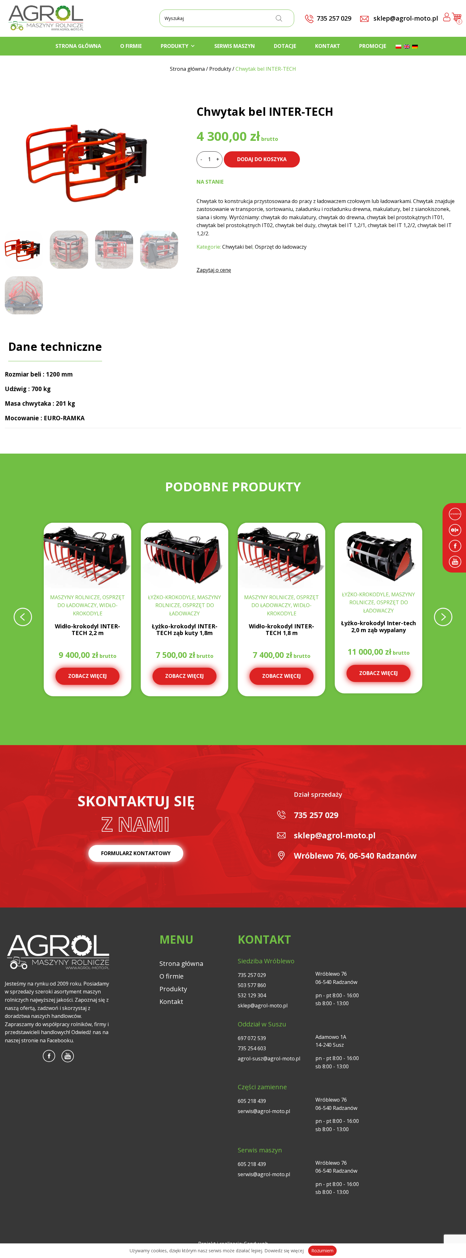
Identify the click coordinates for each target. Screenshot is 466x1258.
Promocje (372, 46)
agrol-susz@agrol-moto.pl (269, 1058)
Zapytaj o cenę (214, 269)
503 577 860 (252, 985)
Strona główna (78, 46)
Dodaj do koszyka (262, 159)
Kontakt (327, 46)
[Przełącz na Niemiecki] (416, 46)
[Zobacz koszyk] (456, 19)
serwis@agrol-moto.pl (264, 1111)
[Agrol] (46, 18)
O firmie (131, 46)
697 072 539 (252, 1038)
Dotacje (285, 46)
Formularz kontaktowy (136, 853)
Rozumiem (322, 1251)
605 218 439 (252, 1100)
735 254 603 (252, 1048)
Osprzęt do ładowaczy (281, 246)
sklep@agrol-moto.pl (405, 18)
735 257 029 (316, 814)
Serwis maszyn (234, 46)
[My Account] (446, 18)
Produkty (174, 46)
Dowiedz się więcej (284, 1251)
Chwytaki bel (237, 246)
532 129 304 (252, 995)
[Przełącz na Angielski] (408, 46)
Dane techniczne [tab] (55, 346)
